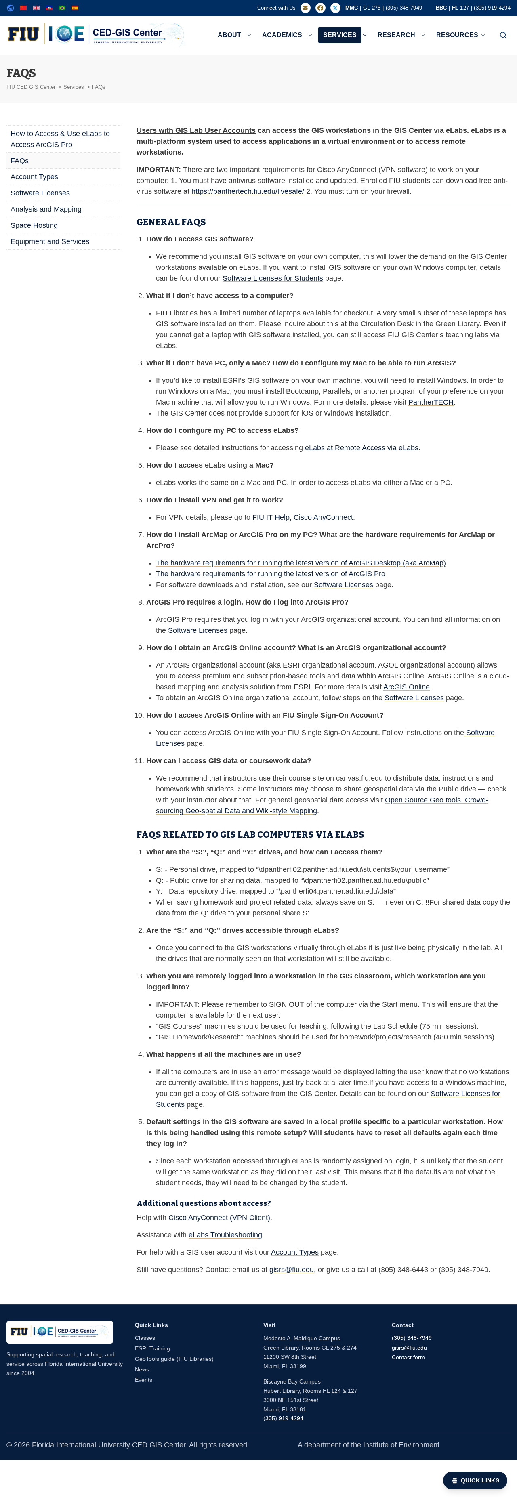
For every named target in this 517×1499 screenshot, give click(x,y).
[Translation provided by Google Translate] (10, 8)
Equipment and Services (50, 241)
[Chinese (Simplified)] (23, 8)
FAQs (20, 161)
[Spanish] (75, 8)
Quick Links (480, 1480)
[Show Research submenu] (423, 35)
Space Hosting (34, 225)
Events (143, 1380)
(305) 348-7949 (412, 1338)
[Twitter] (335, 8)
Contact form (408, 1357)
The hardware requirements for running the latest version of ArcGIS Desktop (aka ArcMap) (301, 563)
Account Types (34, 177)
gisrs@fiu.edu (291, 1270)
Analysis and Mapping (46, 209)
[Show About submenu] (249, 35)
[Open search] (503, 35)
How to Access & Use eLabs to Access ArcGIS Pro (60, 139)
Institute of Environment (401, 1445)
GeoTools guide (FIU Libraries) (174, 1359)
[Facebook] (320, 8)
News (142, 1369)
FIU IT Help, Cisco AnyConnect (302, 517)
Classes (145, 1338)
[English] (36, 8)
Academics (282, 34)
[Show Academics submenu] (310, 35)
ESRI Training (152, 1348)
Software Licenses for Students (273, 278)
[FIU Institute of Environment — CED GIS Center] (59, 1332)
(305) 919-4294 (283, 1418)
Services (340, 34)
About (229, 34)
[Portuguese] (62, 8)
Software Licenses (40, 193)
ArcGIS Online (406, 687)
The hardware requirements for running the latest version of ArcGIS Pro (270, 574)
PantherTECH (431, 402)
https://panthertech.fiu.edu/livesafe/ (247, 191)
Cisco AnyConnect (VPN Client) (219, 1217)
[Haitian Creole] (49, 8)
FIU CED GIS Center (30, 87)
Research (396, 34)
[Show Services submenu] (365, 35)
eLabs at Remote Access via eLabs (361, 448)
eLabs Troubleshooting (225, 1235)
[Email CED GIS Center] (306, 8)
